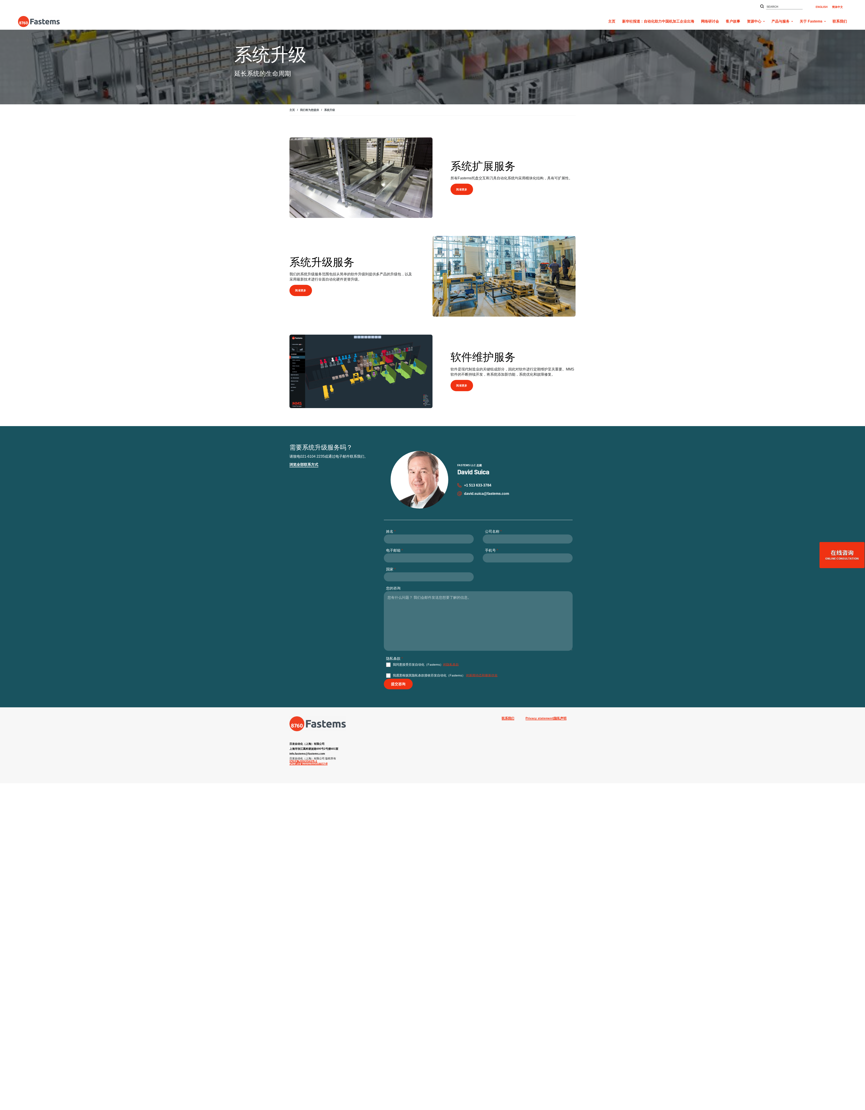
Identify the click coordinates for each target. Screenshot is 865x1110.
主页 (611, 21)
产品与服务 (781, 21)
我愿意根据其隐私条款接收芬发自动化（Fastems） (445, 675)
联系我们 (840, 21)
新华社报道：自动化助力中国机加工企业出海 (658, 21)
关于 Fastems (811, 21)
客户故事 (733, 21)
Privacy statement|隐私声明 (546, 718)
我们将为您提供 (309, 110)
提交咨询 (398, 684)
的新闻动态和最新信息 (482, 675)
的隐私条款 (451, 664)
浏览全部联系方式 (303, 464)
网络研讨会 (710, 21)
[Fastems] (317, 723)
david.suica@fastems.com (486, 493)
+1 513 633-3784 (477, 485)
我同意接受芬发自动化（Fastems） (426, 664)
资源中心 (754, 21)
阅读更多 (461, 189)
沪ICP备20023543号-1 (303, 761)
